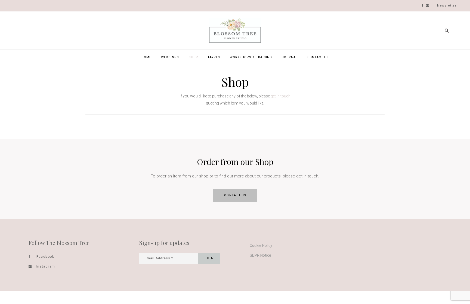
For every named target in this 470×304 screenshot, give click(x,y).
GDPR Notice (260, 255)
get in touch (280, 96)
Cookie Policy (261, 245)
